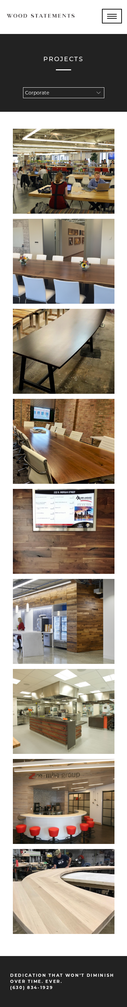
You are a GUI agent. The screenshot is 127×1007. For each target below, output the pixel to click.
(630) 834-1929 (31, 987)
